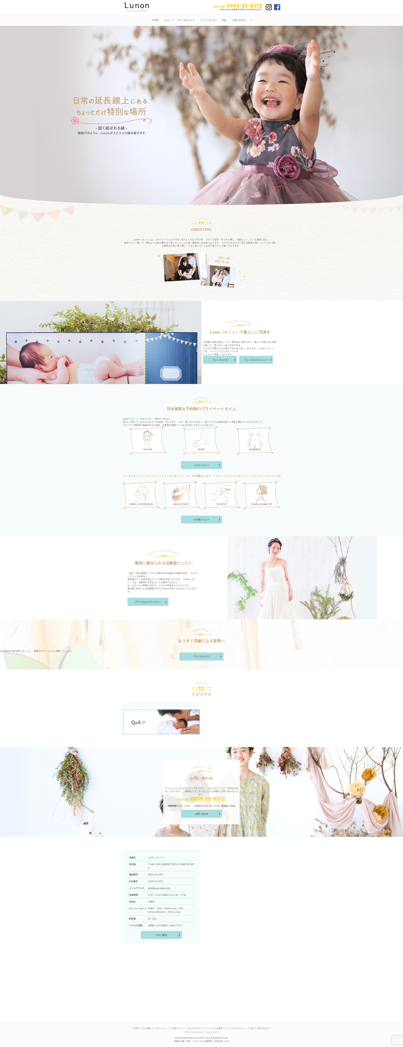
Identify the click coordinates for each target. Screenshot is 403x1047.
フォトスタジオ (208, 20)
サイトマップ (212, 1032)
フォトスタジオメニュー (256, 359)
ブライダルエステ (186, 20)
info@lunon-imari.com (159, 888)
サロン (167, 20)
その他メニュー (201, 519)
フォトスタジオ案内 (213, 1028)
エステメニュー (201, 465)
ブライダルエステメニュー (148, 601)
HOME (155, 20)
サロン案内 (161, 935)
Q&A (224, 20)
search (252, 20)
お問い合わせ (238, 20)
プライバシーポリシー (194, 1032)
